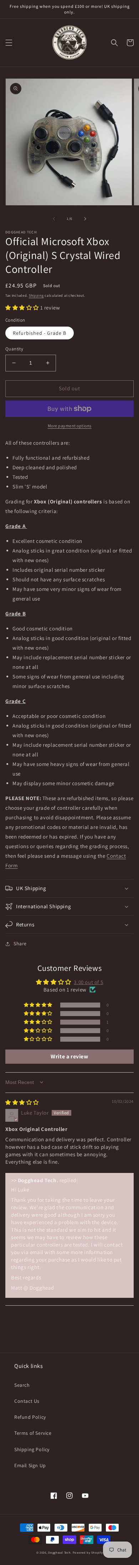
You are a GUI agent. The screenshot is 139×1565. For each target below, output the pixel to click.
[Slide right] (85, 219)
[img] (22, 1102)
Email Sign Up (30, 1465)
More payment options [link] (70, 425)
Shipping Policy (32, 1449)
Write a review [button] (69, 1056)
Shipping (36, 295)
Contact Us (27, 1401)
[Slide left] (54, 219)
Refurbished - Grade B (39, 333)
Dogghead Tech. (60, 1552)
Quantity (14, 349)
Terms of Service (33, 1433)
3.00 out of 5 (88, 982)
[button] (9, 43)
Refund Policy (30, 1417)
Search (22, 1385)
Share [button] (20, 943)
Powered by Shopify (88, 1552)
